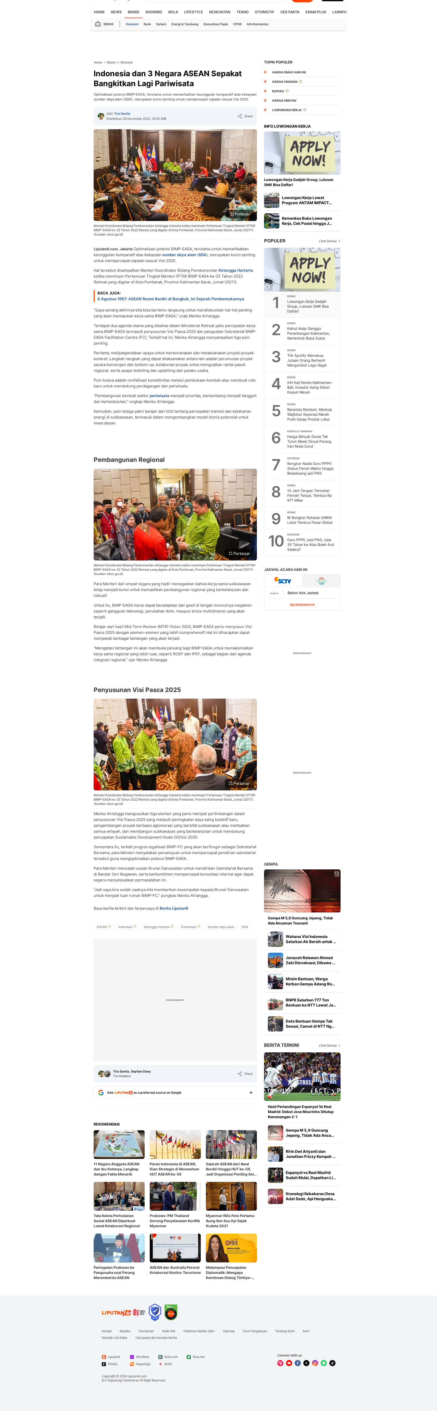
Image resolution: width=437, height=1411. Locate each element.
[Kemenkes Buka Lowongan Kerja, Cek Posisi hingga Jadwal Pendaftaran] (271, 221)
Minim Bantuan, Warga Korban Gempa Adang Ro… (310, 981)
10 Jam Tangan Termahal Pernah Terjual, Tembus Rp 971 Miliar (309, 495)
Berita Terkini (281, 1045)
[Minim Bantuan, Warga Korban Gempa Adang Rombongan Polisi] (275, 981)
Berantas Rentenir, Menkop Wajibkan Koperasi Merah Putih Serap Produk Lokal (309, 414)
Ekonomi (132, 24)
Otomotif (264, 12)
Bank (147, 24)
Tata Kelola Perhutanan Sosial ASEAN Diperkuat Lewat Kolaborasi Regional (117, 1220)
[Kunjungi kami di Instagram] (315, 1363)
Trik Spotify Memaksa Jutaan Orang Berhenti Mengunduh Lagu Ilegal (307, 360)
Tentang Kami (285, 1331)
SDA (202, 254)
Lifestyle (193, 12)
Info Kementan (257, 24)
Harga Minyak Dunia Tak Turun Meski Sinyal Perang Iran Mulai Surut (309, 441)
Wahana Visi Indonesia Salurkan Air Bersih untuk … (311, 939)
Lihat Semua (328, 241)
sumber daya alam (179, 254)
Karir (306, 1331)
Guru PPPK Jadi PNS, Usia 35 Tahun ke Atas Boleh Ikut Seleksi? (310, 545)
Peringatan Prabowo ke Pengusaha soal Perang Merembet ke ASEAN (114, 1272)
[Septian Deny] (107, 1074)
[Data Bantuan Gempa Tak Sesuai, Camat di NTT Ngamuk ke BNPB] (275, 1023)
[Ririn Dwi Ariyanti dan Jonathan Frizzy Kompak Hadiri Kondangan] (275, 1154)
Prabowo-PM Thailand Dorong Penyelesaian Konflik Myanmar (175, 1220)
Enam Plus (316, 12)
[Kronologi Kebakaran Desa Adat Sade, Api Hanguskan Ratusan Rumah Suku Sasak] (275, 1196)
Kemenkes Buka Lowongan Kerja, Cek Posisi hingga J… (307, 221)
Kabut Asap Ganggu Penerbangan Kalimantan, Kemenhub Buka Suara (308, 333)
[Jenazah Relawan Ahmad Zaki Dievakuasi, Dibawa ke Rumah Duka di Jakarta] (275, 960)
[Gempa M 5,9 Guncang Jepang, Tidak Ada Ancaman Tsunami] (302, 890)
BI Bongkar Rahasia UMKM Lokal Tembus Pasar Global (309, 520)
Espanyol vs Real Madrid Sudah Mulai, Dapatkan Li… (311, 1175)
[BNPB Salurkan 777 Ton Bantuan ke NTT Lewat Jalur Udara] (275, 1002)
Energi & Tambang (184, 24)
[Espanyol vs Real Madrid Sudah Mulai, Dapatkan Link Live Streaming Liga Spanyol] (275, 1175)
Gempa (271, 864)
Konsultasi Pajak (216, 24)
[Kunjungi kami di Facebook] (298, 1363)
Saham (161, 24)
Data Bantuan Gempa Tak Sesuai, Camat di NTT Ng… (310, 1024)
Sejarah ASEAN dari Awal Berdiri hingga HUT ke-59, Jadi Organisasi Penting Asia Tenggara (231, 1169)
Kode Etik (168, 1331)
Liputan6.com (137, 1376)
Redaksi (125, 1331)
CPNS (237, 24)
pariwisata (159, 395)
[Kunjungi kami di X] (306, 1363)
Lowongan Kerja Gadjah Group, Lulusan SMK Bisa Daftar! (298, 182)
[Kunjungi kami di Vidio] (280, 1363)
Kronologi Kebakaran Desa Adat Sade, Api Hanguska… (311, 1196)
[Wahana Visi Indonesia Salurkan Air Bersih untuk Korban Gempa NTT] (275, 939)
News (116, 12)
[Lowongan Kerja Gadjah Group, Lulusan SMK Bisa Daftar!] (302, 153)
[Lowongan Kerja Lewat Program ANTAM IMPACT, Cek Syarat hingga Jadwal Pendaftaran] (271, 200)
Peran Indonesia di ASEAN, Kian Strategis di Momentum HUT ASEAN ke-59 (174, 1169)
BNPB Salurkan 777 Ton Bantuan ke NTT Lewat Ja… (311, 1003)
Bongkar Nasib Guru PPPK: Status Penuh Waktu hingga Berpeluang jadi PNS (310, 468)
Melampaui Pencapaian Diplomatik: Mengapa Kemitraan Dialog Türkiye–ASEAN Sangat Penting (228, 1272)
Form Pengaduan (255, 1331)
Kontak (106, 1331)
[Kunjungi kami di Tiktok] (332, 1363)
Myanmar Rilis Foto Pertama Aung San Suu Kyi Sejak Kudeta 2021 (230, 1220)
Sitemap (229, 1331)
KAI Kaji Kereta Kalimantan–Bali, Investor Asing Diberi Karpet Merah (310, 387)
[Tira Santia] (101, 116)
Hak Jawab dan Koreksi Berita (156, 1338)
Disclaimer (146, 1331)
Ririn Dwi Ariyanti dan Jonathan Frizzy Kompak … (310, 1154)
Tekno (242, 12)
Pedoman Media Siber (199, 1331)
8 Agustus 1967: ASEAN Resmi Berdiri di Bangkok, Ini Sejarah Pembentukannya (170, 298)
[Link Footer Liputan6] (124, 1312)
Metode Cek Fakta (114, 1338)
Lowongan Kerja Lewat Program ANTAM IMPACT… (307, 200)
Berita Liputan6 (174, 908)
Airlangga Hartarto (235, 270)
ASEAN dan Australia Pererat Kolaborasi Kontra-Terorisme (175, 1270)
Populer (274, 240)
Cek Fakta (289, 12)
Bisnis (133, 12)
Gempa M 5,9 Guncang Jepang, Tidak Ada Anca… (310, 1133)
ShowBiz (153, 12)
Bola (173, 12)
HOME (99, 12)
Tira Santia (122, 113)
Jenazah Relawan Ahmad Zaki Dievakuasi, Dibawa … (310, 960)
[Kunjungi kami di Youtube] (289, 1363)
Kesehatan (219, 12)
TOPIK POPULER (278, 62)
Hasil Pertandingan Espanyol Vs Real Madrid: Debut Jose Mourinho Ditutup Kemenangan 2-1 (301, 1111)
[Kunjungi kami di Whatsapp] (324, 1363)
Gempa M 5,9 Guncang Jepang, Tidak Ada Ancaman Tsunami (300, 920)
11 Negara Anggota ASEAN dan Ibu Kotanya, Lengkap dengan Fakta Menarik (116, 1169)
